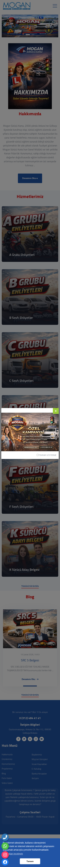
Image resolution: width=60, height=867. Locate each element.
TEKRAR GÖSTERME (47, 455)
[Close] (56, 411)
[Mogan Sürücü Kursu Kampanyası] (30, 431)
